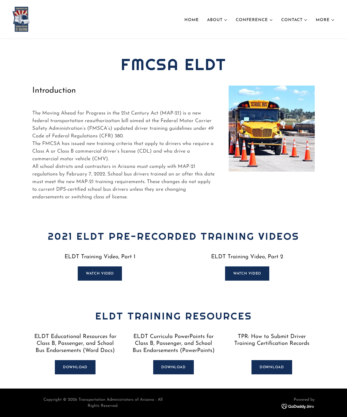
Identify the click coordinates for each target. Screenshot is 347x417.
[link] (21, 19)
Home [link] (191, 20)
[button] (217, 20)
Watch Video (100, 274)
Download (75, 367)
